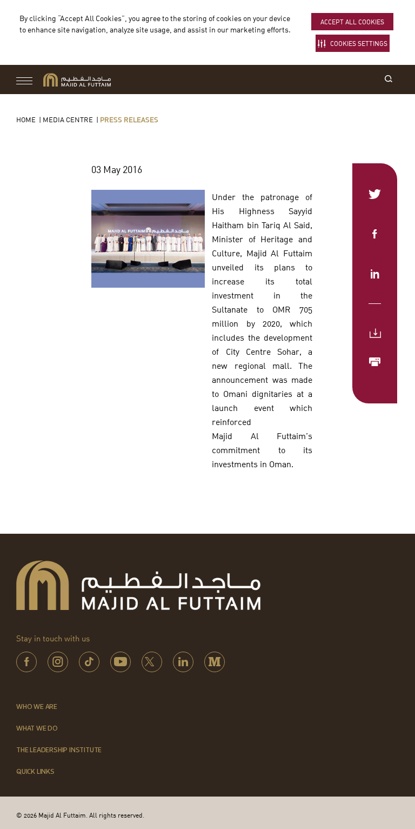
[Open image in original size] (77, 79)
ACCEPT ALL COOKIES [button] (352, 22)
